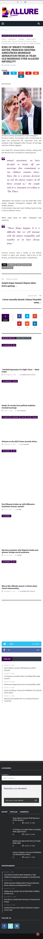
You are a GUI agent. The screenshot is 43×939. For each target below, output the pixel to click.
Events (23, 417)
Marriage (11, 264)
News (10, 35)
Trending (29, 35)
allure (17, 857)
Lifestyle (5, 35)
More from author (23, 338)
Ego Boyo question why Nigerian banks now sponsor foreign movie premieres (20, 551)
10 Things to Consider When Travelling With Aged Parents (27, 830)
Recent (4, 812)
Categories (5, 775)
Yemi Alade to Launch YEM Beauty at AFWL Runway (20, 27)
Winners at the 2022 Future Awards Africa (19, 441)
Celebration (6, 417)
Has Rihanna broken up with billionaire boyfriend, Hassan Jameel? (18, 505)
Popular (13, 812)
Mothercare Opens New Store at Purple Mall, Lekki (26, 842)
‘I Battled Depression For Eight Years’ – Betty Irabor (20, 370)
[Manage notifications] (38, 934)
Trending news (7, 267)
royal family (26, 264)
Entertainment (15, 417)
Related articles (9, 338)
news (18, 264)
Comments (24, 812)
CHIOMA (18, 509)
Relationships (21, 35)
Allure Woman (6, 345)
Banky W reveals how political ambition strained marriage (18, 406)
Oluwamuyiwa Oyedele (28, 374)
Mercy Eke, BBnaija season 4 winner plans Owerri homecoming (19, 587)
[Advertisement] (21, 622)
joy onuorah (21, 410)
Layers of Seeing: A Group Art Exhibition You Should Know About (27, 853)
